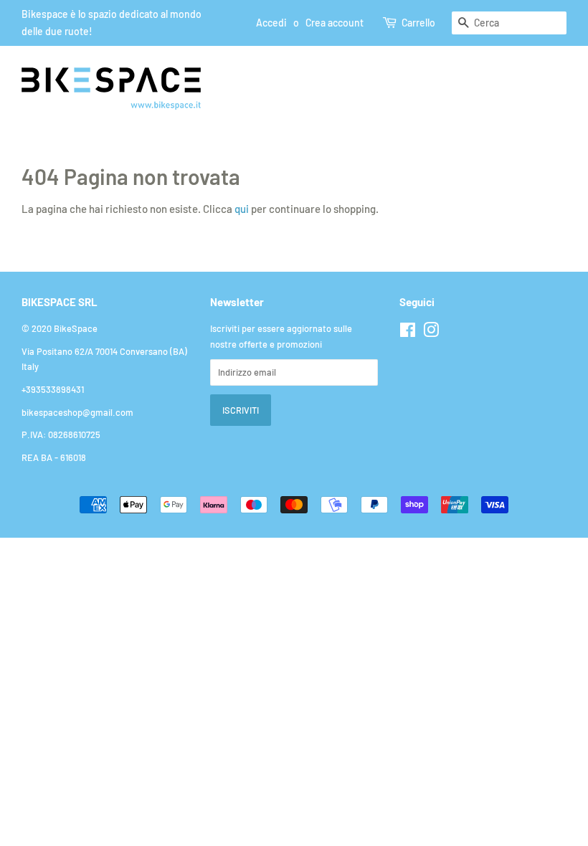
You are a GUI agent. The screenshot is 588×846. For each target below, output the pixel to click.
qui (241, 208)
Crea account (334, 22)
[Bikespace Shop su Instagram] (431, 332)
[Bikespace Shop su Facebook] (407, 332)
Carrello (418, 22)
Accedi (271, 22)
